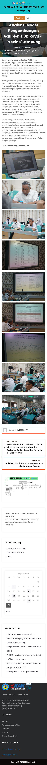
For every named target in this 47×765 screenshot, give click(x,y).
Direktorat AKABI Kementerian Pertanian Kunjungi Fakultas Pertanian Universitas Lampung (24, 638)
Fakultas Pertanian (15, 552)
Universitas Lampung (16, 548)
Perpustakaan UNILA (11, 725)
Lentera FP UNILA (9, 754)
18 (14, 596)
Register (19, 18)
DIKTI (9, 556)
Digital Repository (9, 736)
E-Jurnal (5, 728)
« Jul (8, 611)
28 (29, 600)
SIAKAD (5, 721)
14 (29, 591)
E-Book (5, 732)
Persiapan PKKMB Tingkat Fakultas (22, 671)
